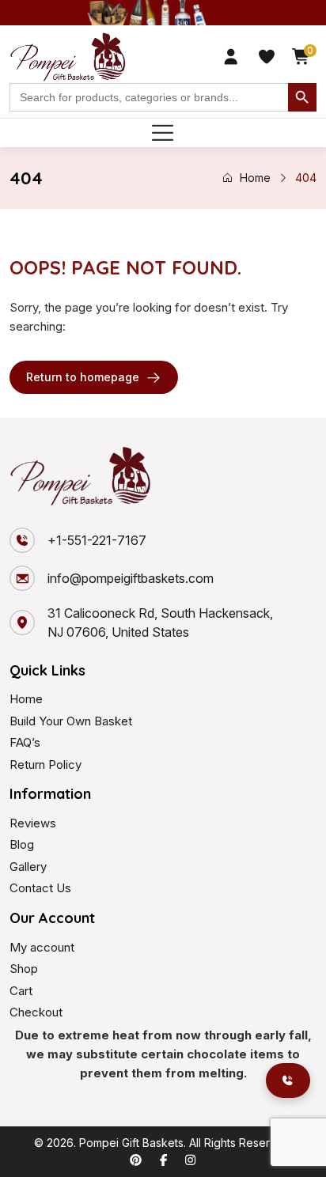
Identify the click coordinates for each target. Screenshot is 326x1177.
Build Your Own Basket (70, 721)
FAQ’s (24, 742)
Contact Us (40, 887)
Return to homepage (82, 377)
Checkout (36, 1012)
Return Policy (45, 764)
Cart (20, 990)
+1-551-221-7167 (96, 540)
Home (255, 177)
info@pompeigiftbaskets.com (130, 578)
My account (41, 947)
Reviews (32, 823)
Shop (23, 968)
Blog (21, 844)
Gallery (28, 866)
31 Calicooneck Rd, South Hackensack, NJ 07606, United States (160, 622)
